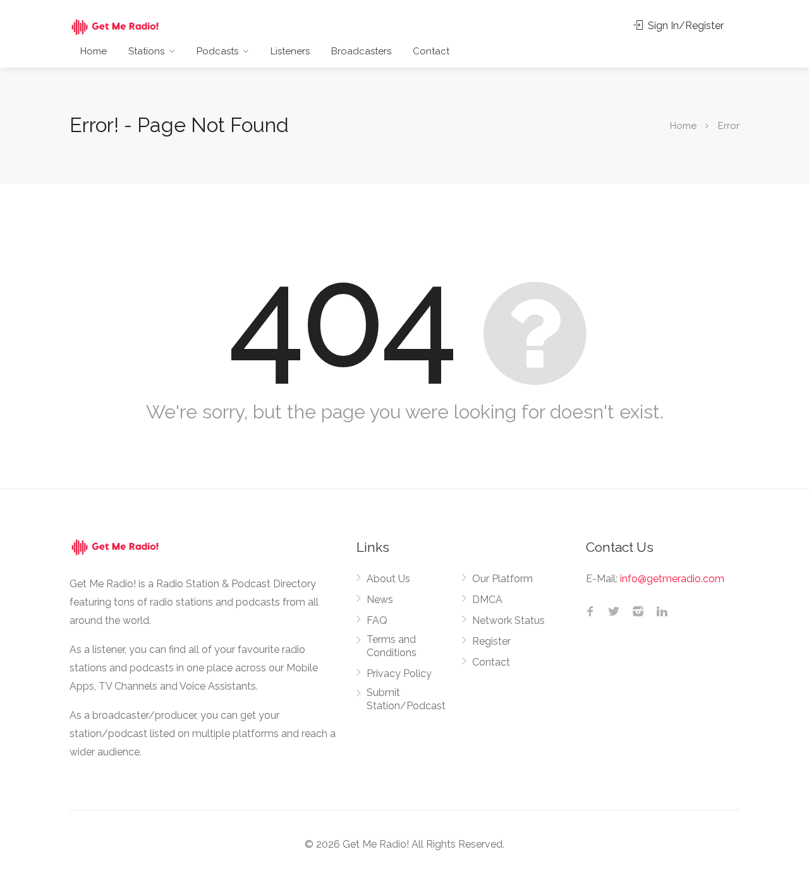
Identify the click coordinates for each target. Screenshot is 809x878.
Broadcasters (361, 51)
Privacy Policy (399, 674)
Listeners (290, 51)
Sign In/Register (684, 26)
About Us (388, 579)
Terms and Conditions (392, 646)
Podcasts (217, 51)
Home (93, 51)
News (380, 600)
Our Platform (502, 579)
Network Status (508, 620)
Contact (431, 51)
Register (491, 641)
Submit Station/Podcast (406, 699)
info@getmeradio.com (672, 579)
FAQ (377, 620)
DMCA (487, 600)
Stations (146, 51)
